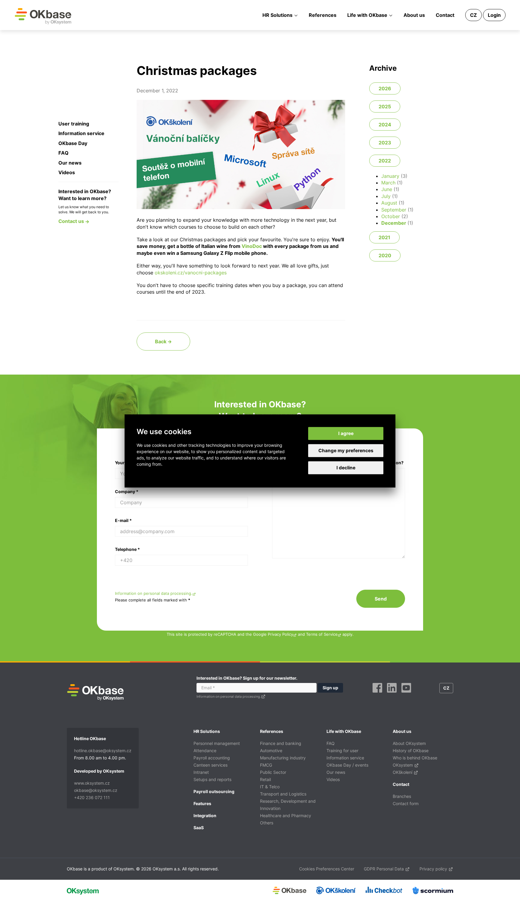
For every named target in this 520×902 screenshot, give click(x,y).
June (386, 189)
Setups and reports (212, 779)
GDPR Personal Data (384, 868)
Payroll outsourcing (213, 791)
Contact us (71, 221)
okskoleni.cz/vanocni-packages (191, 273)
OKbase (43, 16)
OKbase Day (72, 143)
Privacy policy (433, 868)
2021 (384, 237)
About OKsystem (409, 743)
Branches (402, 796)
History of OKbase (411, 750)
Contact (445, 15)
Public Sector (273, 772)
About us (414, 15)
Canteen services (210, 765)
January (390, 176)
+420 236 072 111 (92, 797)
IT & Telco (270, 786)
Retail (265, 779)
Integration (204, 815)
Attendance (204, 750)
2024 (385, 125)
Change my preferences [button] (345, 450)
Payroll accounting (211, 757)
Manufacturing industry (283, 757)
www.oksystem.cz (92, 783)
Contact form (406, 803)
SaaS (198, 827)
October (390, 216)
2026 (385, 88)
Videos (66, 172)
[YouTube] (406, 694)
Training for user (342, 750)
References (322, 15)
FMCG (266, 765)
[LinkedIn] (392, 694)
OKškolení (403, 772)
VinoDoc (252, 246)
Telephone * (127, 549)
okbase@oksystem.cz (95, 790)
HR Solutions (277, 15)
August (389, 203)
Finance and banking (280, 743)
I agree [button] (346, 433)
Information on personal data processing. (153, 593)
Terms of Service (322, 634)
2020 (385, 255)
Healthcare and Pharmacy (285, 815)
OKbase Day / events (347, 765)
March (388, 183)
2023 (385, 143)
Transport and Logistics (283, 793)
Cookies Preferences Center (326, 868)
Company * (126, 491)
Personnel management (216, 743)
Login (494, 15)
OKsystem (403, 765)
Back (161, 341)
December (393, 223)
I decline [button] (345, 468)
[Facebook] (377, 694)
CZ (473, 15)
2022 (385, 161)
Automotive (271, 750)
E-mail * (123, 520)
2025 (385, 106)
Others (266, 822)
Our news (70, 163)
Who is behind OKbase (415, 757)
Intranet (201, 772)
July (386, 196)
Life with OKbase (367, 15)
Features (202, 803)
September (393, 210)
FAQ (63, 153)
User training (73, 124)
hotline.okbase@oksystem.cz (103, 750)
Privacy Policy (280, 634)
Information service (81, 133)
